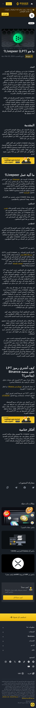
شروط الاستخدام (14, 696)
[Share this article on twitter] (33, 487)
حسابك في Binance (15, 386)
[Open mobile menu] (3, 3)
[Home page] (22, 3)
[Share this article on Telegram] (16, 487)
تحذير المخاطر (5, 696)
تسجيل (9, 4)
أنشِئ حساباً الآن (18, 597)
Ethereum (16, 179)
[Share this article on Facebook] (25, 487)
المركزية (26, 192)
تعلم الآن (5, 14)
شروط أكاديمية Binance (28, 698)
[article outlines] (31, 15)
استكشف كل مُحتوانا (19, 617)
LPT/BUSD (6, 395)
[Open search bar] (13, 3)
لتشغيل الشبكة (18, 263)
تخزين (6, 208)
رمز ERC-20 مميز (26, 254)
